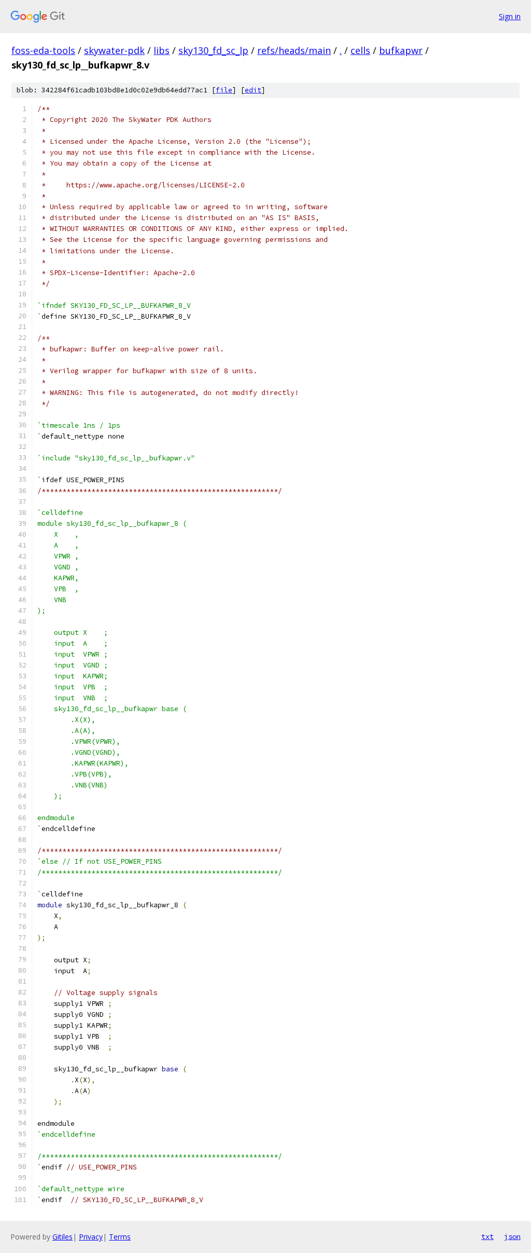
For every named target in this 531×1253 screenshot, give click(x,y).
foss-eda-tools (43, 50)
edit (253, 90)
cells (360, 50)
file (224, 90)
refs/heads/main (294, 50)
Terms (120, 1237)
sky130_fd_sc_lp (213, 50)
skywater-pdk (114, 50)
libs (161, 50)
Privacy (91, 1237)
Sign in (510, 16)
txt (487, 1236)
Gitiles (62, 1237)
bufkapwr (401, 50)
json (512, 1236)
